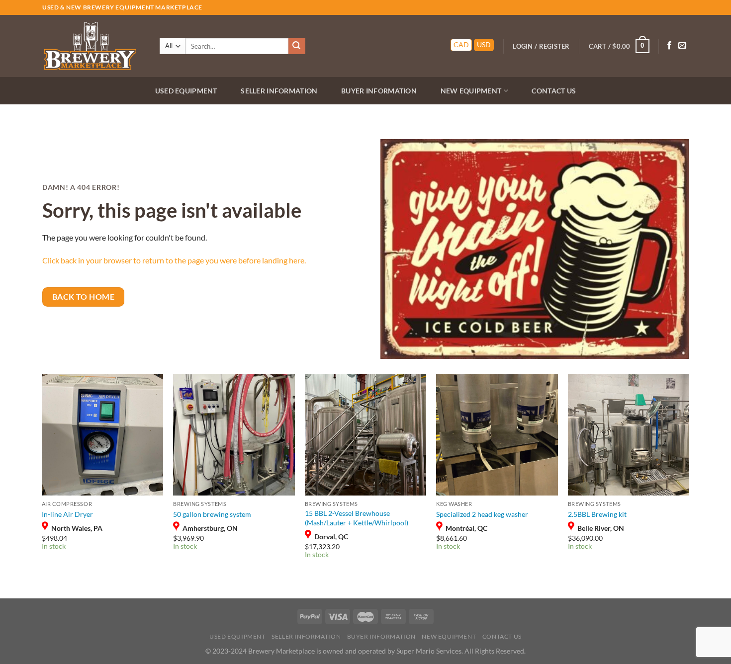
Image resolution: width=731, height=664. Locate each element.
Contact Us (554, 90)
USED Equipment (186, 90)
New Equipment (471, 90)
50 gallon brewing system (212, 514)
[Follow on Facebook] (669, 45)
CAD (461, 45)
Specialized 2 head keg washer (482, 514)
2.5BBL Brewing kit (597, 514)
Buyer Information (379, 90)
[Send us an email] (682, 45)
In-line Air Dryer (67, 514)
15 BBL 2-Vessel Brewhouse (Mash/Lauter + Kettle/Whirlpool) (356, 518)
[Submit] (296, 46)
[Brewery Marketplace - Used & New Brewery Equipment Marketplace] (92, 46)
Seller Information (279, 90)
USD (484, 45)
